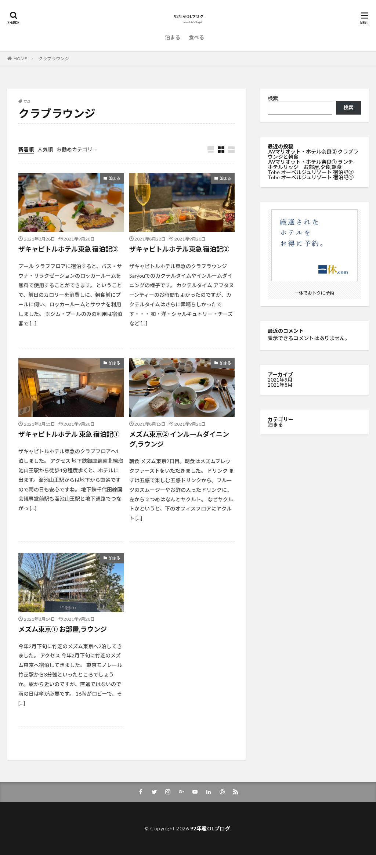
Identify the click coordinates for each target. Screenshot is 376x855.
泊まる (172, 37)
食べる (196, 37)
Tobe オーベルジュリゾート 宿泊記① (311, 177)
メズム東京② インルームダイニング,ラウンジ (179, 439)
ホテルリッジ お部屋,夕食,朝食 (305, 167)
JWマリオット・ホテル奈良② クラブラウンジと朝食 (313, 154)
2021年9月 (280, 379)
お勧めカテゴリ (75, 149)
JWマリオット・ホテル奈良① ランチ (310, 162)
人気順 (45, 149)
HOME (20, 58)
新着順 (26, 149)
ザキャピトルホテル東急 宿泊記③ (68, 249)
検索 (273, 98)
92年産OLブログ (210, 828)
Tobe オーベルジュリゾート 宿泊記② (311, 172)
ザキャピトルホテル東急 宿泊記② (179, 249)
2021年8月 (280, 385)
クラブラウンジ (53, 58)
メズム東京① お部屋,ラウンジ (62, 629)
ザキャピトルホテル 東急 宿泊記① (69, 434)
